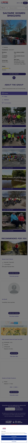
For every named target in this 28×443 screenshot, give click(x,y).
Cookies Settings (14, 441)
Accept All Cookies (13, 436)
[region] (14, 434)
